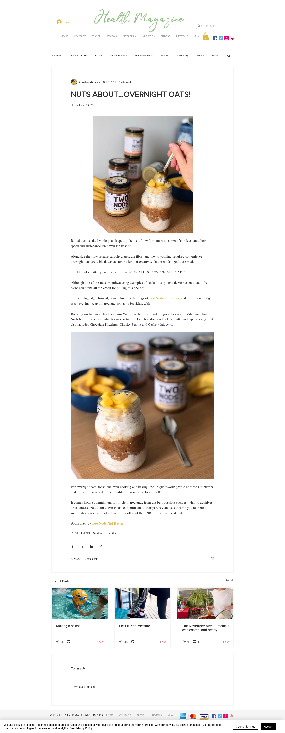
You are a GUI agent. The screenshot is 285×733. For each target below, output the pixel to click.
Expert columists (143, 55)
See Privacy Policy (81, 728)
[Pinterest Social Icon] (232, 38)
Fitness (164, 55)
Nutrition (98, 533)
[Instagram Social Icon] (226, 38)
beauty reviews (118, 55)
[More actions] (212, 82)
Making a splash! (68, 626)
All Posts (56, 55)
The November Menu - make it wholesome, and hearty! (205, 628)
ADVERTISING (78, 55)
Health (200, 55)
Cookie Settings (245, 726)
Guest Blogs (182, 55)
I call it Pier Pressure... (135, 626)
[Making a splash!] (80, 603)
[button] (205, 36)
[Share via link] (101, 546)
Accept (268, 726)
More (215, 55)
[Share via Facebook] (72, 546)
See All (229, 580)
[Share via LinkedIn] (91, 546)
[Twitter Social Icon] (221, 38)
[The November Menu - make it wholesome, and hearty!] (205, 603)
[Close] (280, 726)
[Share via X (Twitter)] (82, 546)
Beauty (99, 55)
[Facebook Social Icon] (215, 38)
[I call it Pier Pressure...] (143, 603)
